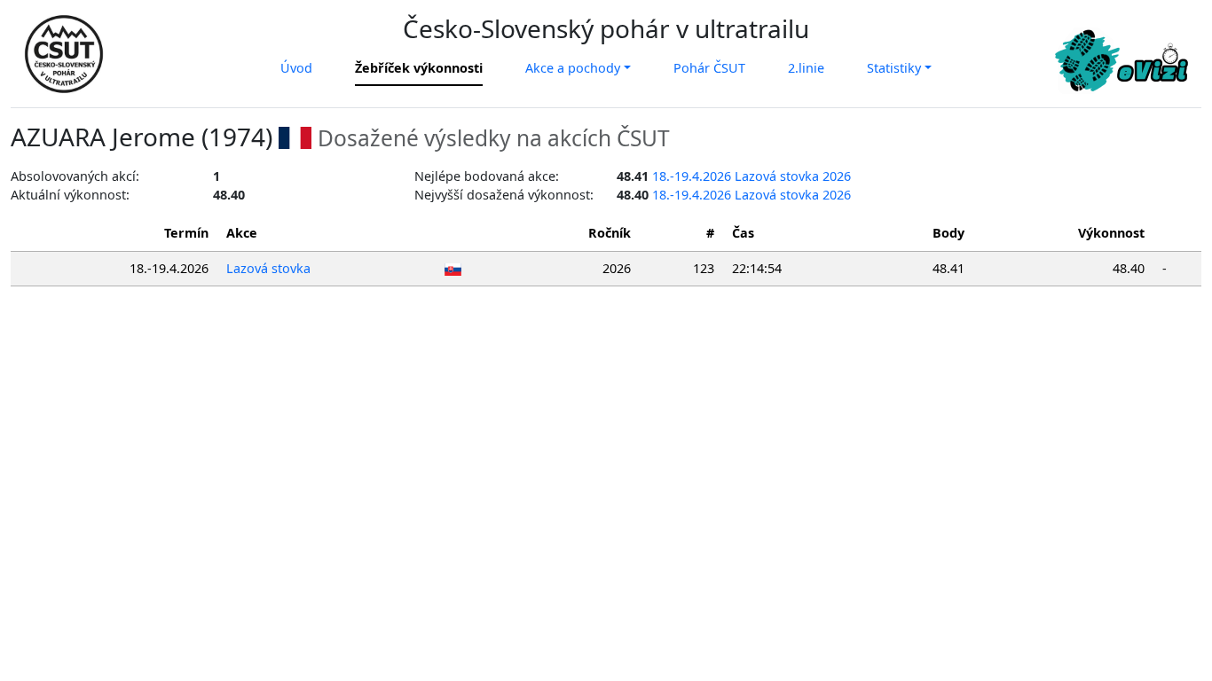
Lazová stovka (268, 268)
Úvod (296, 67)
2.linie (806, 67)
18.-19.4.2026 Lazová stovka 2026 (751, 176)
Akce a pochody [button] (572, 67)
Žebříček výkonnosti (419, 67)
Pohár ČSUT (709, 67)
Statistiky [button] (894, 67)
